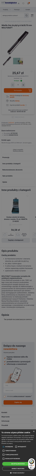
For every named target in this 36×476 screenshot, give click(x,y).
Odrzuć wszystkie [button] (18, 468)
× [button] (33, 431)
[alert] (18, 238)
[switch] (31, 468)
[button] (18, 473)
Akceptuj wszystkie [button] (18, 464)
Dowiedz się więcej (7, 443)
